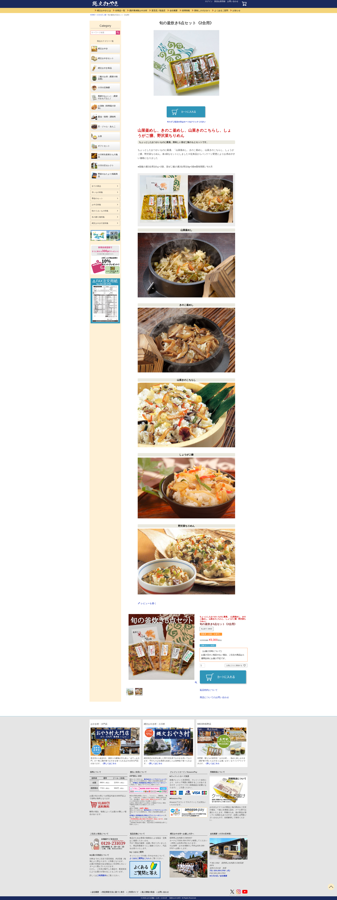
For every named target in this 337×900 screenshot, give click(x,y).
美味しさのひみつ (202, 10)
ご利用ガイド (132, 892)
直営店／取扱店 (158, 10)
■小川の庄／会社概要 (218, 876)
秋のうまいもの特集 (100, 211)
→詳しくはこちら (109, 763)
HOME (92, 15)
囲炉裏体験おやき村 (138, 10)
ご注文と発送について (99, 834)
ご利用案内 (101, 875)
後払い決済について (138, 772)
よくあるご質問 (221, 10)
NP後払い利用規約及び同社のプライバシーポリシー (150, 783)
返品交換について (137, 834)
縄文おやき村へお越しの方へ (182, 834)
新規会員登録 (219, 1)
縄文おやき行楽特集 (100, 223)
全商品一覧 (120, 10)
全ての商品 (96, 186)
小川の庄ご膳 (101, 15)
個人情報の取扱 (148, 892)
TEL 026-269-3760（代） (220, 870)
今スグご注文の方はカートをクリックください (186, 122)
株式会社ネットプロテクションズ (155, 779)
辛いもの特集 (97, 192)
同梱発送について (217, 772)
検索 (118, 32)
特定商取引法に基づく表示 (113, 892)
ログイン (208, 1)
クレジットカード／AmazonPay (183, 772)
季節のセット (97, 198)
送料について (95, 772)
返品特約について (209, 690)
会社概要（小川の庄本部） (221, 834)
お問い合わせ (232, 1)
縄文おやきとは (104, 10)
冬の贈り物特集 (98, 217)
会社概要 (174, 10)
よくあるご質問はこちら (140, 858)
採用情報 (186, 10)
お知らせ (236, 10)
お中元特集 (96, 205)
